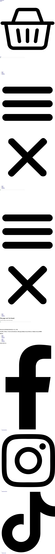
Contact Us (3, 74)
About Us (3, 73)
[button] (27, 130)
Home (2, 313)
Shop (2, 72)
